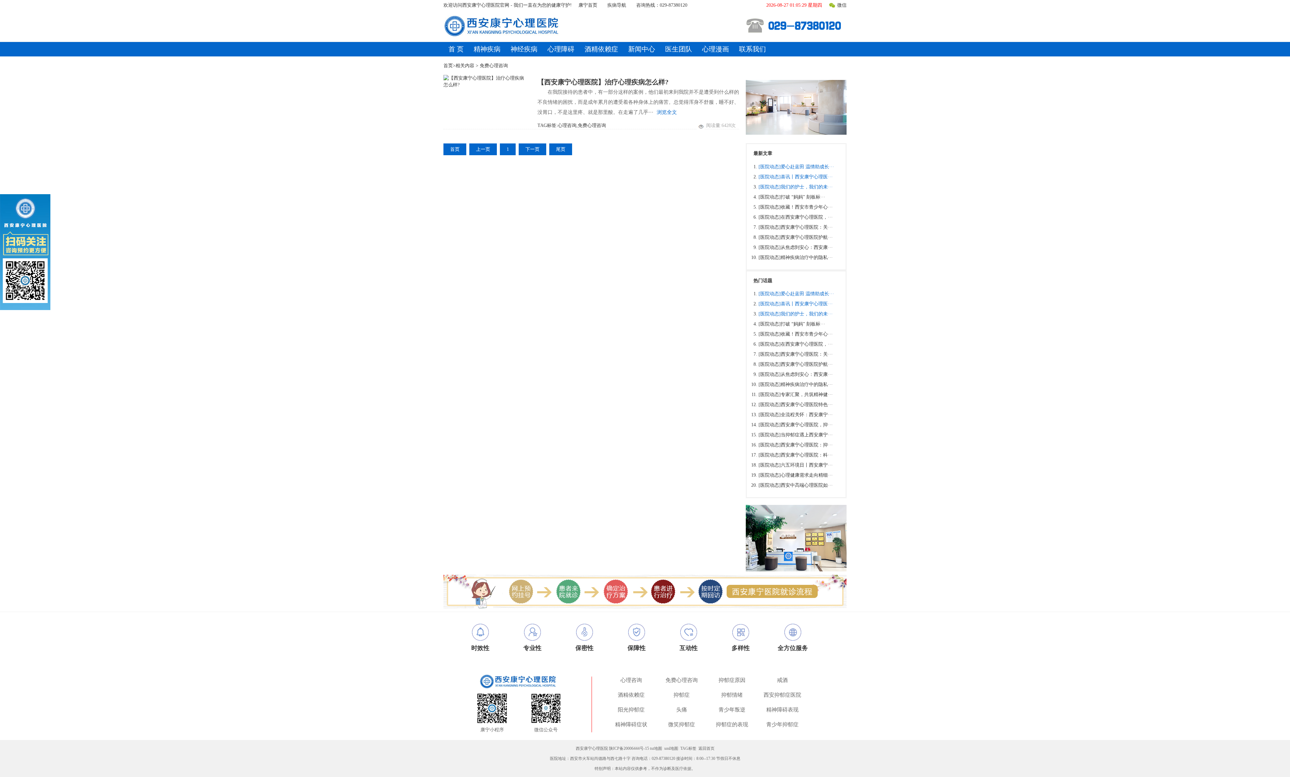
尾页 (560, 149)
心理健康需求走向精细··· (807, 475)
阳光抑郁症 (631, 710)
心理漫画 (715, 49)
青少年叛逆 (732, 710)
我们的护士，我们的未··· (807, 186)
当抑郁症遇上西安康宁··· (807, 434)
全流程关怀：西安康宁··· (807, 414)
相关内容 (465, 65)
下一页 (532, 149)
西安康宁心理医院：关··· (807, 227)
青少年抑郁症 (782, 724)
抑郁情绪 (732, 695)
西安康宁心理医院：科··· (807, 455)
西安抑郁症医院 (782, 695)
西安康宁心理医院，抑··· (807, 424)
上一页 (483, 149)
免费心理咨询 (681, 680)
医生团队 (678, 49)
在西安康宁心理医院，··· (807, 217)
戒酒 (782, 680)
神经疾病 (524, 49)
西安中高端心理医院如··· (807, 485)
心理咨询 (631, 680)
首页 (448, 65)
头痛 (681, 710)
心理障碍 (561, 49)
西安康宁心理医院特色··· (807, 404)
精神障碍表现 (782, 710)
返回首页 (706, 748)
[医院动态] (770, 166)
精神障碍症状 (631, 724)
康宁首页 (587, 5)
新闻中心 (641, 49)
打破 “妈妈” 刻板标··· (803, 197)
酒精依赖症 (601, 49)
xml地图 (671, 748)
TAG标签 (688, 748)
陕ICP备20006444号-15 (629, 748)
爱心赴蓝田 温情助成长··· (807, 166)
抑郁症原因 (732, 680)
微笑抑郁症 (681, 724)
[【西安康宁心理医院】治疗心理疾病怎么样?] (485, 81)
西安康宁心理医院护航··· (807, 237)
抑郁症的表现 (732, 724)
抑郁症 (682, 695)
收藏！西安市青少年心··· (807, 207)
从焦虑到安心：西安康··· (807, 247)
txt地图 (656, 748)
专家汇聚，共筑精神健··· (807, 394)
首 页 (456, 49)
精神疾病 (487, 49)
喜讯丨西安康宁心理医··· (807, 176)
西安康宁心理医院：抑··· (807, 444)
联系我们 (752, 49)
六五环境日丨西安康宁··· (807, 465)
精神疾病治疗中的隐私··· (807, 257)
